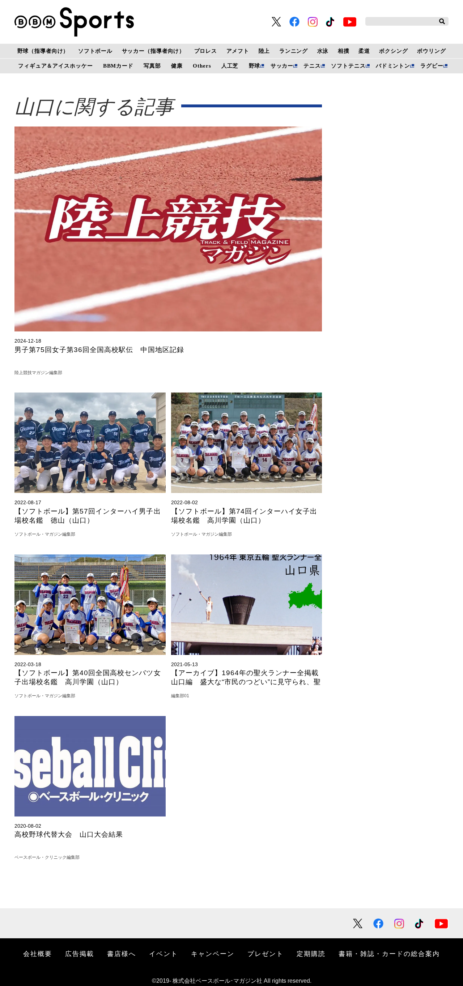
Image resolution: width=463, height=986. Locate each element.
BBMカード (118, 66)
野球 (254, 66)
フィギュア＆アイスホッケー (55, 66)
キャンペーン (212, 953)
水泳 (323, 51)
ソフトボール (95, 51)
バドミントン (393, 66)
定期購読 (311, 953)
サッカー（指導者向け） (153, 51)
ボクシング (393, 51)
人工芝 (230, 66)
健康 (177, 66)
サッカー (282, 66)
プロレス (205, 51)
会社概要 (37, 953)
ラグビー (431, 66)
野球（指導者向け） (43, 51)
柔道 (364, 51)
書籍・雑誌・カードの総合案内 (389, 953)
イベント (163, 953)
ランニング (293, 51)
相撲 (343, 51)
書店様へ (121, 953)
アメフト (237, 51)
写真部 (152, 66)
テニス (312, 66)
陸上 (264, 51)
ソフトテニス (348, 66)
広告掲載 (79, 953)
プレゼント (265, 953)
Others (202, 66)
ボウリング (431, 51)
